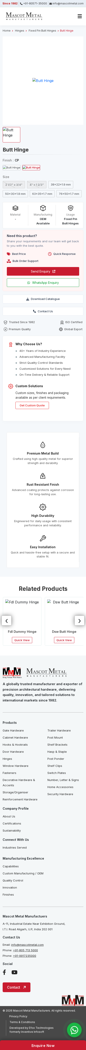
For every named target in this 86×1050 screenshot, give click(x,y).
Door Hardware (13, 751)
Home (7, 30)
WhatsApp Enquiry (45, 282)
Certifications (12, 823)
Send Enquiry (40, 271)
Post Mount (55, 737)
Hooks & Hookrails (15, 744)
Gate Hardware (13, 730)
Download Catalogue (45, 299)
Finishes (8, 894)
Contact (13, 987)
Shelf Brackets (57, 744)
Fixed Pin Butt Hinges (42, 30)
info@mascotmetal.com (27, 944)
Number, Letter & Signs (63, 780)
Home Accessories (60, 787)
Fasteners (9, 773)
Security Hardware (60, 794)
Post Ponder (55, 758)
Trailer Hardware (59, 730)
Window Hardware (15, 766)
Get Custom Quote (32, 405)
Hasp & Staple (57, 751)
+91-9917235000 (24, 955)
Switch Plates (56, 773)
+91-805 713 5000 (25, 950)
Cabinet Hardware (15, 737)
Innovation (10, 887)
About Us (9, 816)
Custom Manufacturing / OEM (23, 873)
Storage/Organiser (15, 792)
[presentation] (6, 620)
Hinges (19, 30)
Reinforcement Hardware (20, 799)
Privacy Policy (18, 1016)
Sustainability (12, 830)
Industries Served (15, 847)
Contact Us (45, 311)
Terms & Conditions (22, 1022)
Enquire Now (43, 1045)
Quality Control (13, 880)
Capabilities (11, 866)
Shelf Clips (54, 766)
